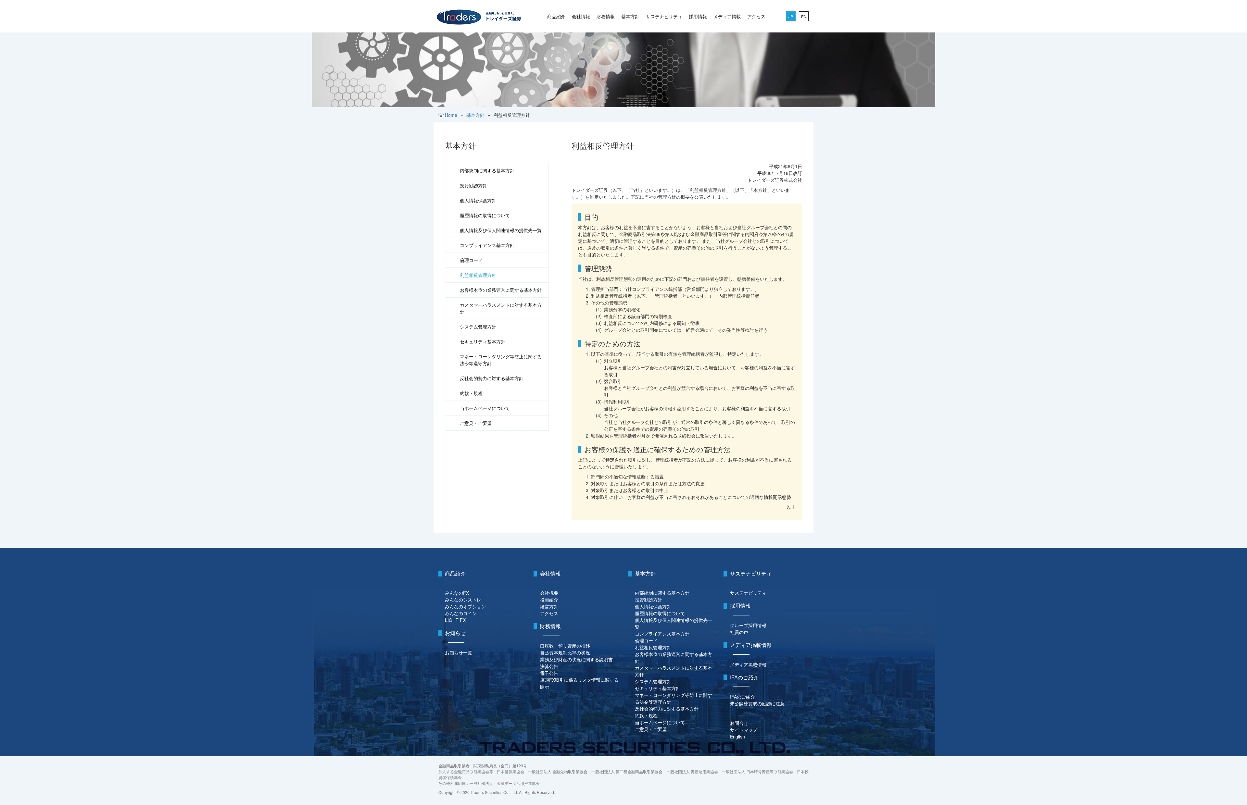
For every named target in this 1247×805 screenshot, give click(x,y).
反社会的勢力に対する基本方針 (491, 378)
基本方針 (630, 16)
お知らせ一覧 (458, 652)
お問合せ (739, 723)
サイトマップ (743, 729)
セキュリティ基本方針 (482, 341)
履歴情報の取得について (485, 215)
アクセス (756, 16)
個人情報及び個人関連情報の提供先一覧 (501, 230)
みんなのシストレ (463, 599)
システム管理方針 (478, 326)
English (737, 736)
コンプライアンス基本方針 (487, 245)
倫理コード (471, 260)
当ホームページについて (485, 408)
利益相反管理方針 (478, 275)
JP (790, 16)
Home (451, 115)
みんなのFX (457, 592)
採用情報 (698, 16)
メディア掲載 (727, 16)
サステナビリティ (664, 16)
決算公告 (549, 666)
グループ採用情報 (748, 625)
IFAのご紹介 (742, 696)
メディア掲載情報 (748, 664)
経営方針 (549, 606)
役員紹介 (549, 599)
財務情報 (606, 16)
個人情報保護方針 (478, 200)
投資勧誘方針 (473, 185)
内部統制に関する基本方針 (487, 170)
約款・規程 (471, 393)
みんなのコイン (461, 613)
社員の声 (739, 632)
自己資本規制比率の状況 (565, 652)
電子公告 (549, 673)
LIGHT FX (455, 620)
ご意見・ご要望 (476, 423)
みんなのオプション (465, 606)
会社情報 (581, 16)
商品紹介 (556, 16)
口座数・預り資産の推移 (565, 645)
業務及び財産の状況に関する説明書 (576, 659)
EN (804, 16)
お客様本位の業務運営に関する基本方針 (501, 290)
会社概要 (549, 592)
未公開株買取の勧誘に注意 (757, 703)
